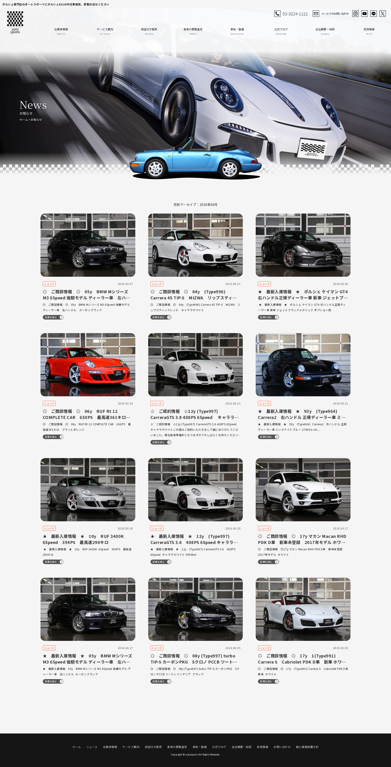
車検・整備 (237, 31)
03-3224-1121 (295, 14)
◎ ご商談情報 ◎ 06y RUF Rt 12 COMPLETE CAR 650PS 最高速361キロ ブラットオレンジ (86, 417)
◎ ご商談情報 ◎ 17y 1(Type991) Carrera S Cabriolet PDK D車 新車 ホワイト (302, 662)
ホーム (23, 119)
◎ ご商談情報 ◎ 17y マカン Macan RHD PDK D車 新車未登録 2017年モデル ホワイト (302, 542)
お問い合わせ (282, 747)
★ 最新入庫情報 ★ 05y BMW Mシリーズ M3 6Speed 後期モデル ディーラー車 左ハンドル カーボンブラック (87, 662)
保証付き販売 (149, 31)
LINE (373, 13)
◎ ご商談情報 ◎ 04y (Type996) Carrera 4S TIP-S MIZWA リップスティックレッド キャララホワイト (193, 298)
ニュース (92, 747)
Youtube (364, 13)
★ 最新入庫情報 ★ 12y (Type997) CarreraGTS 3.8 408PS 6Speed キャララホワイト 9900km (194, 542)
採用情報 (369, 31)
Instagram (355, 13)
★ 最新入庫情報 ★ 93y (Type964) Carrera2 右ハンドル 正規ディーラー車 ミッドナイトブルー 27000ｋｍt (301, 417)
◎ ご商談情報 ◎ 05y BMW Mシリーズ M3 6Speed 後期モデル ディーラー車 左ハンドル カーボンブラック (86, 298)
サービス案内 (105, 31)
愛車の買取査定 (193, 31)
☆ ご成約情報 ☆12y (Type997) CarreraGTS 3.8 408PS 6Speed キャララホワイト (194, 417)
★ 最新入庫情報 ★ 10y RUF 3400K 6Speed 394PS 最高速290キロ (83, 539)
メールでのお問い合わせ (335, 13)
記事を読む (51, 317)
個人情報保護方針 (307, 747)
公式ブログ (281, 31)
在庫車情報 (61, 31)
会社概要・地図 (324, 31)
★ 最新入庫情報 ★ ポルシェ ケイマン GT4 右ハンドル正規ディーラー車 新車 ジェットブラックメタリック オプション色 (303, 298)
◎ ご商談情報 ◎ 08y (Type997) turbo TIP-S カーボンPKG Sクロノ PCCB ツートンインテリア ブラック (193, 662)
